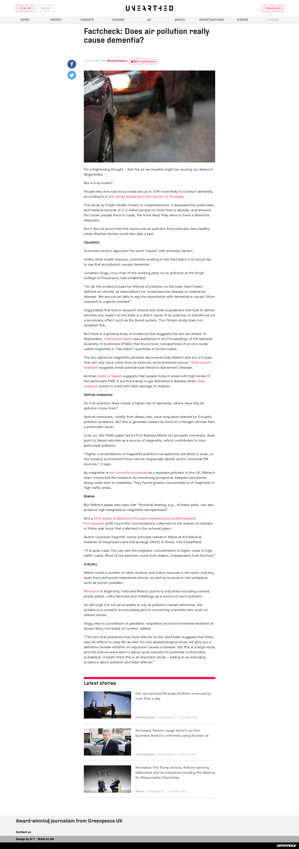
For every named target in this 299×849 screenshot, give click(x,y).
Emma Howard (117, 61)
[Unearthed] (149, 8)
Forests (87, 20)
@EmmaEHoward (145, 61)
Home (25, 20)
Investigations (211, 20)
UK (149, 20)
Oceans (118, 20)
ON (52, 839)
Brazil (180, 20)
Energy (56, 20)
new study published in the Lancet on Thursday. (146, 196)
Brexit (139, 791)
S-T (32, 839)
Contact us (23, 832)
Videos (242, 20)
